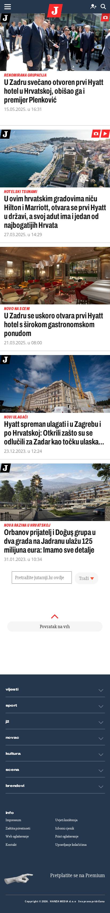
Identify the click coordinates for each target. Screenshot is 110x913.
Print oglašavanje (66, 836)
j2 (7, 721)
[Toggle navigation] (7, 6)
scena (12, 770)
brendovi (15, 786)
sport (11, 705)
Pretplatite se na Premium (77, 875)
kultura (13, 754)
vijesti (12, 689)
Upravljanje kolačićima (71, 845)
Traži (84, 578)
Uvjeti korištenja (66, 820)
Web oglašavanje (17, 836)
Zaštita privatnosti (18, 828)
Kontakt (11, 845)
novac (12, 738)
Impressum (13, 820)
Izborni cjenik (64, 828)
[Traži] (103, 7)
